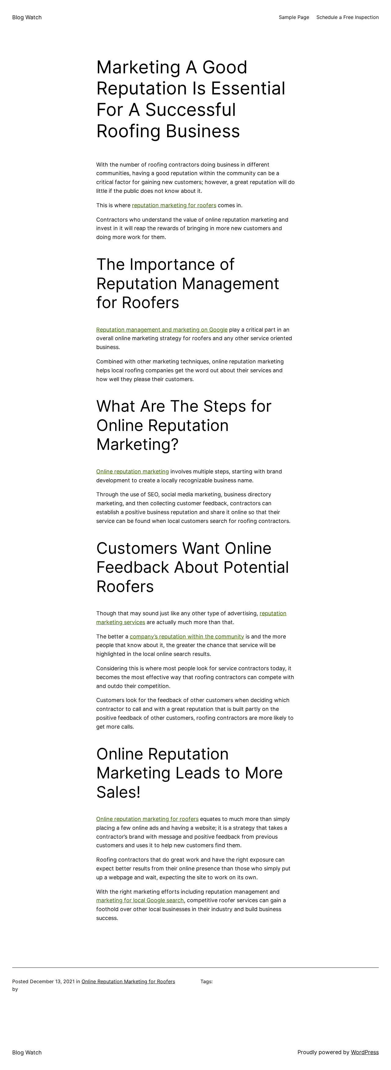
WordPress (365, 1052)
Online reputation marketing (132, 471)
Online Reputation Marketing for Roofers (128, 981)
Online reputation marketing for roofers (147, 819)
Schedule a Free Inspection (347, 17)
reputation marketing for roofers (174, 205)
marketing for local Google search (140, 900)
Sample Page (294, 17)
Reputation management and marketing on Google (162, 329)
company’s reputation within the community (187, 636)
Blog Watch (27, 17)
